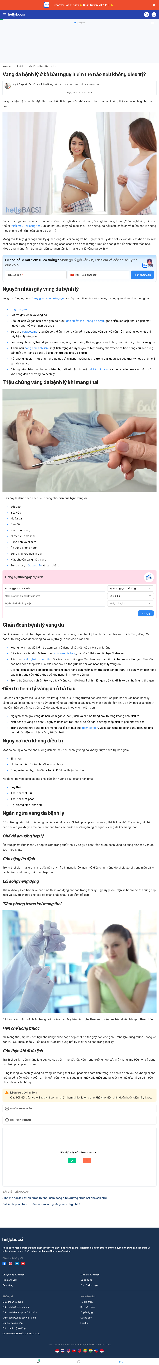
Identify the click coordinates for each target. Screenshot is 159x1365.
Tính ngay (145, 613)
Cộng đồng (86, 1280)
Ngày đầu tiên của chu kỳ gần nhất (22, 596)
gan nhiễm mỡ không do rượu (85, 320)
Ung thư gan (19, 309)
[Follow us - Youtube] (23, 1263)
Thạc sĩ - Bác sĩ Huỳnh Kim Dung (36, 84)
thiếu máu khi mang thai (26, 225)
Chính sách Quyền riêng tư (16, 1307)
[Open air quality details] (37, 1361)
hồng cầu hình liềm (37, 348)
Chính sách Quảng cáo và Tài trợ (19, 1317)
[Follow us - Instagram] (10, 1263)
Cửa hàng (7, 1285)
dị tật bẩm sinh (99, 369)
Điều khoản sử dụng (12, 1301)
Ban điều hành (87, 1307)
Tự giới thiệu (86, 1301)
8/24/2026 (115, 595)
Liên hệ (84, 1323)
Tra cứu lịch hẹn (89, 1285)
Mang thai (6, 66)
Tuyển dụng (86, 1312)
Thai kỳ (20, 66)
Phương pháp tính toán (17, 588)
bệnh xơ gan (90, 727)
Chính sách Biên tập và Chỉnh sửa (19, 1312)
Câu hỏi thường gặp (12, 1323)
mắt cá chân (34, 565)
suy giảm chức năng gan (49, 298)
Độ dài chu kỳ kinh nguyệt (18, 603)
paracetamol (30, 331)
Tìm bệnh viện (9, 1280)
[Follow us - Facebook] (4, 1263)
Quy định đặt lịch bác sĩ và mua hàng (21, 1333)
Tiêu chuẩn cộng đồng (14, 1328)
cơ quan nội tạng (65, 653)
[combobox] (130, 588)
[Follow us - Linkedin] (17, 1263)
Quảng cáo (86, 1317)
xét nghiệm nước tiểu (37, 659)
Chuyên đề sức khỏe (13, 1274)
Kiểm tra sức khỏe (90, 1274)
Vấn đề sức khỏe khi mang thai (42, 66)
